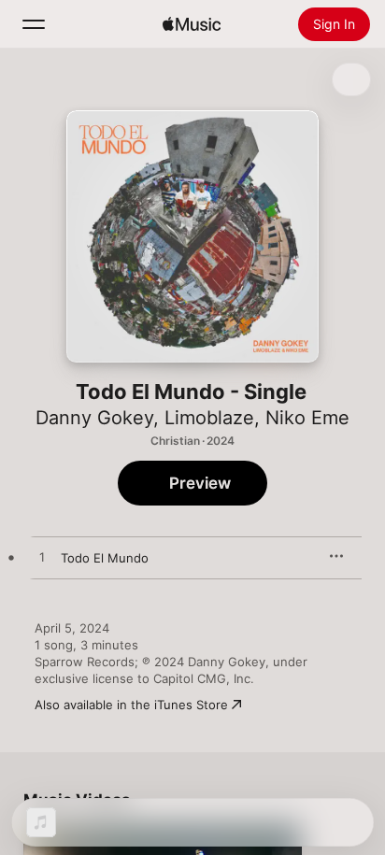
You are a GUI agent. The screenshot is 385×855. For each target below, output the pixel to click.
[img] (192, 24)
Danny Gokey (94, 417)
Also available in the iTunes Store (131, 704)
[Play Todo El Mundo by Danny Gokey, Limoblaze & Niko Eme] (42, 557)
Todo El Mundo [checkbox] (105, 557)
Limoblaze (209, 417)
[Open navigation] (33, 24)
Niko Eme (307, 417)
